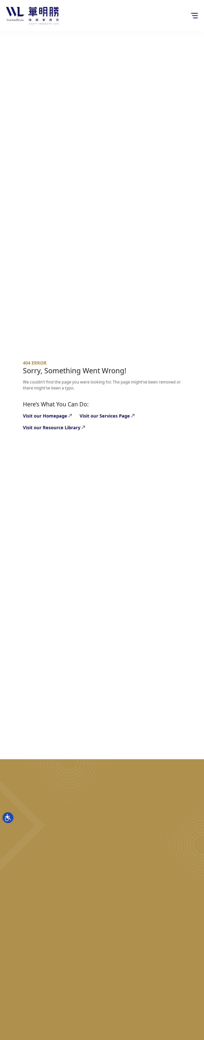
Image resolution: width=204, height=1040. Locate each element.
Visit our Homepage (45, 416)
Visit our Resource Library (51, 427)
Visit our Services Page (105, 416)
